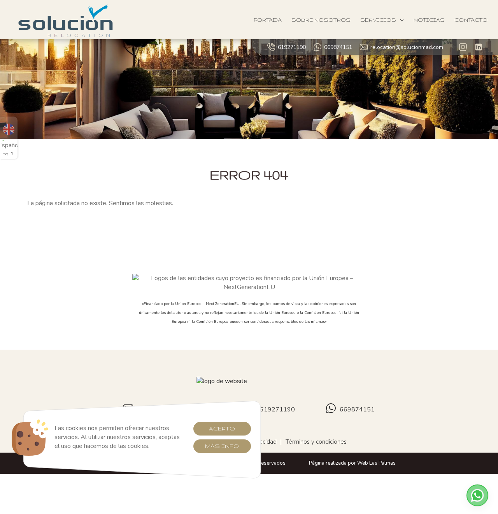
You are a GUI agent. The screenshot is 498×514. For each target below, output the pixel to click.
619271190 (292, 47)
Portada (268, 20)
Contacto (470, 20)
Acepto (222, 428)
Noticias (429, 20)
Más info (222, 446)
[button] (477, 495)
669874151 (338, 47)
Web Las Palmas (376, 463)
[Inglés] (9, 129)
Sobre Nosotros (321, 20)
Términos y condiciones (316, 442)
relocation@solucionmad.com (406, 47)
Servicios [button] (378, 20)
